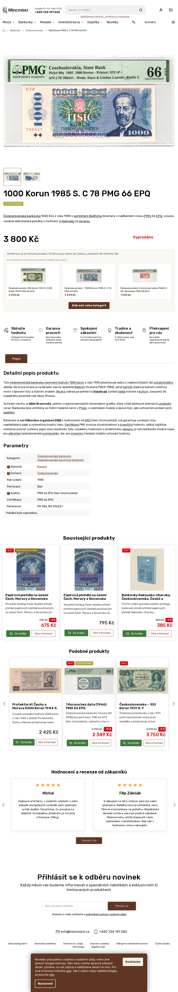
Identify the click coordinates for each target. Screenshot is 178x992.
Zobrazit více (89, 840)
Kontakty (150, 22)
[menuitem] (9, 22)
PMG (147, 216)
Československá (14, 216)
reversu (84, 221)
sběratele (14, 433)
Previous (5, 703)
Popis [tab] (16, 359)
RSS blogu (78, 946)
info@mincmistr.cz (75, 932)
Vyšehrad (100, 391)
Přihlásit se (121, 906)
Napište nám (98, 946)
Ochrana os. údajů (73, 943)
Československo (47, 473)
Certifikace (72, 424)
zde (51, 974)
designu (128, 429)
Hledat (140, 10)
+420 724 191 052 (113, 932)
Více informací (43, 633)
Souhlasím (132, 961)
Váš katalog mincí (17, 943)
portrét (127, 387)
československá (20, 382)
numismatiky (50, 433)
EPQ (159, 216)
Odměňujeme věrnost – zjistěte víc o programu (105, 16)
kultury (143, 391)
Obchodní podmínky (45, 943)
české (122, 391)
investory (77, 433)
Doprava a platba (99, 943)
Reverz (60, 391)
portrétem (81, 216)
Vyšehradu (66, 221)
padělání (9, 412)
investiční (126, 424)
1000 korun (77, 382)
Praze (83, 408)
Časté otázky (162, 943)
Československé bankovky (54, 456)
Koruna (42, 466)
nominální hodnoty (56, 382)
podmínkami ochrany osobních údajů (106, 914)
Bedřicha (95, 216)
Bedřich (80, 387)
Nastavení (45, 983)
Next (174, 703)
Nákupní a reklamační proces (132, 943)
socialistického (163, 382)
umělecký (165, 403)
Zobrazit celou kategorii (89, 305)
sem (68, 971)
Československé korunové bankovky (60, 460)
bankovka (34, 216)
